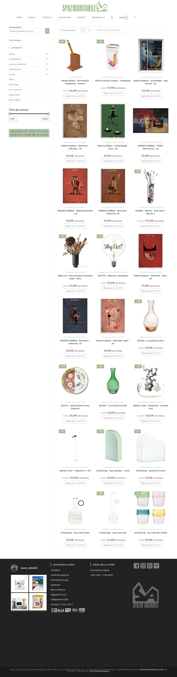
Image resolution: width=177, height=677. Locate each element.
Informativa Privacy (59, 580)
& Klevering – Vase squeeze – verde (112, 470)
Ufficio (80, 77)
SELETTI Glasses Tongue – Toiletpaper (113, 80)
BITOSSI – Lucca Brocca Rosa (150, 340)
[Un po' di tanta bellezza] (38, 583)
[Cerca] (47, 31)
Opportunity (14, 95)
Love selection (15, 89)
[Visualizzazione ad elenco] (89, 30)
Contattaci (55, 570)
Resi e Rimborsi (58, 589)
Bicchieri (105, 77)
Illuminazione (113, 272)
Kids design (14, 84)
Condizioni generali (60, 575)
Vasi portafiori (80, 272)
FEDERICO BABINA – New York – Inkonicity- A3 (113, 212)
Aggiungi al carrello (75, 96)
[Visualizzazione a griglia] (83, 30)
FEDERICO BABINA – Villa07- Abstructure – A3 (151, 147)
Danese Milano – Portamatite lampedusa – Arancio (75, 82)
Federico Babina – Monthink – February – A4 (75, 147)
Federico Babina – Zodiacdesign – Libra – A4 (112, 147)
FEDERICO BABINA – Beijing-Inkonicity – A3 (75, 212)
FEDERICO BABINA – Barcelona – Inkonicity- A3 (75, 342)
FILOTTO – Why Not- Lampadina (113, 275)
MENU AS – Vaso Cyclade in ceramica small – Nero (75, 277)
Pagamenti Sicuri (58, 594)
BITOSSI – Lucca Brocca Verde (113, 405)
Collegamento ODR (59, 599)
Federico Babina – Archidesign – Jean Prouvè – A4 (151, 82)
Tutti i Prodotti (15, 40)
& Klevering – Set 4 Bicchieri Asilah (151, 532)
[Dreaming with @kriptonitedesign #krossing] (19, 601)
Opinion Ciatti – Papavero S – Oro (75, 470)
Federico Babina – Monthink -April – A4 (113, 342)
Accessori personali (17, 64)
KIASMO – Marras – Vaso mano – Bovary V (151, 212)
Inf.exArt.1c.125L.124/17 (62, 604)
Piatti (77, 402)
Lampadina (123, 272)
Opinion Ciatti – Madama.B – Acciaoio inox (150, 407)
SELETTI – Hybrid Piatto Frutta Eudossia (75, 407)
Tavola (121, 77)
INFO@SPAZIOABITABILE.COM (151, 669)
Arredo (12, 74)
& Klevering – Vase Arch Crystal (150, 470)
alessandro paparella (100, 671)
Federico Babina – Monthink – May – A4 (151, 277)
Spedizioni (55, 584)
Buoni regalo (14, 100)
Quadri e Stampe (156, 77)
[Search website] (135, 17)
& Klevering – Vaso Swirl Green (75, 532)
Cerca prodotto (15, 27)
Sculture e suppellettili (155, 207)
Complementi (72, 77)
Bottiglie (143, 337)
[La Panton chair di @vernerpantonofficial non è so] (19, 583)
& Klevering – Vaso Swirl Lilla (112, 532)
